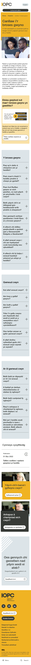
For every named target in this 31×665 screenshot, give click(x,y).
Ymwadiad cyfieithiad (9, 645)
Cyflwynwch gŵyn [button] (15, 10)
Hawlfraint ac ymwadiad (10, 637)
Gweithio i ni (6, 630)
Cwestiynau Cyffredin (9, 632)
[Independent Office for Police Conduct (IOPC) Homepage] (8, 597)
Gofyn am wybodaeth (9, 635)
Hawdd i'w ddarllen (8, 627)
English (25, 4)
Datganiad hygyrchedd (9, 625)
